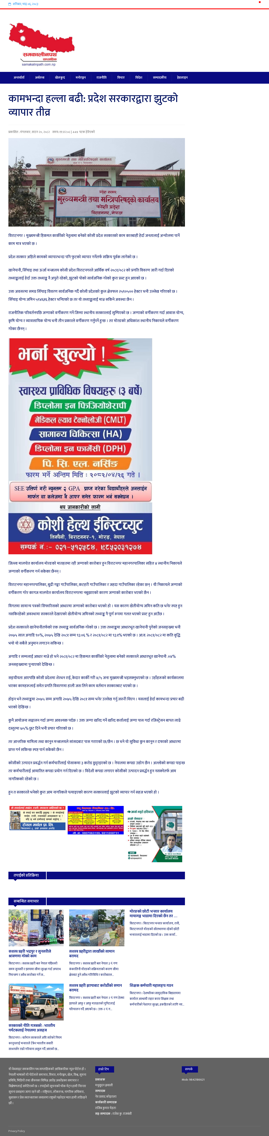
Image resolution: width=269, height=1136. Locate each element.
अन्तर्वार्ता (19, 78)
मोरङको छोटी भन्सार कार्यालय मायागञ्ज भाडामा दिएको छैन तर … (153, 913)
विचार (121, 78)
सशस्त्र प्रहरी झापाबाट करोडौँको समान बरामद (95, 988)
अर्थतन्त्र (39, 78)
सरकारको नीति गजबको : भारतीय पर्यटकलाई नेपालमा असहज (32, 1028)
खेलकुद (60, 78)
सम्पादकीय (159, 78)
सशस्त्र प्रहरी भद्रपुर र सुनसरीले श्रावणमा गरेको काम (30, 953)
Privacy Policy (16, 1131)
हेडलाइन (182, 78)
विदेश (138, 78)
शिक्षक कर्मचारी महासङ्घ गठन (151, 986)
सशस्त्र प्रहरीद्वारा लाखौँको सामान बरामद (92, 953)
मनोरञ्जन (81, 78)
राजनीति (101, 78)
